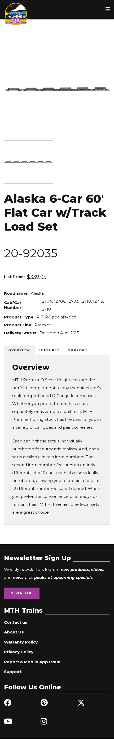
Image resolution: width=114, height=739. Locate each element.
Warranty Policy (21, 642)
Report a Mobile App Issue (32, 661)
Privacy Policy (18, 651)
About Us (14, 632)
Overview (19, 350)
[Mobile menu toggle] (108, 9)
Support (78, 350)
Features (49, 350)
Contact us (15, 622)
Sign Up (21, 593)
